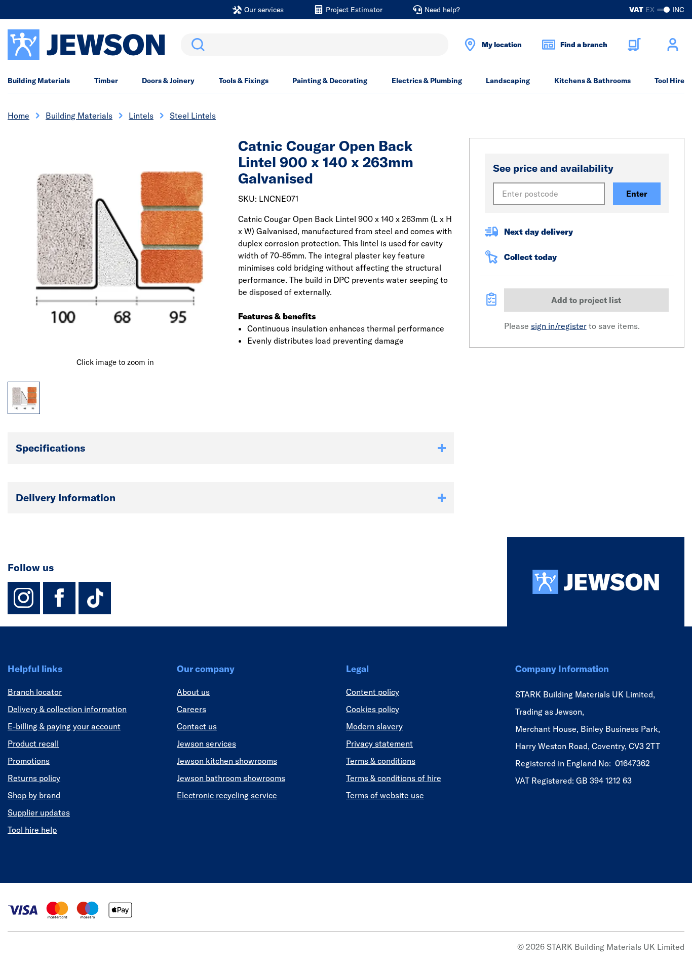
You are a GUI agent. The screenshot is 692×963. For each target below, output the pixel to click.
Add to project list (586, 300)
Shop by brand (34, 795)
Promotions (29, 761)
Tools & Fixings (243, 80)
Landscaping (508, 80)
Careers (191, 709)
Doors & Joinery (168, 80)
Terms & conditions (380, 761)
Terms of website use (385, 795)
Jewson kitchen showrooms (227, 761)
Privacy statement (379, 743)
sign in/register (559, 326)
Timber (106, 80)
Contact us (197, 726)
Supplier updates (39, 812)
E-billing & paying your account (64, 726)
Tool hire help (32, 830)
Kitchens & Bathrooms (592, 80)
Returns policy (34, 778)
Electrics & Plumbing (427, 80)
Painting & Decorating (329, 80)
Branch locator (35, 692)
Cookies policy (372, 709)
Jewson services (206, 743)
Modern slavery (374, 726)
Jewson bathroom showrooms (231, 778)
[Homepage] (595, 582)
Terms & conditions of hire (393, 778)
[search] (314, 44)
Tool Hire (669, 80)
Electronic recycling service (227, 795)
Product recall (33, 743)
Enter (636, 194)
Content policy (372, 692)
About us (193, 692)
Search (196, 44)
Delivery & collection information (67, 709)
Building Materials (39, 80)
